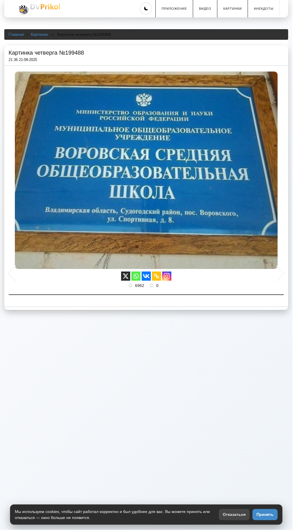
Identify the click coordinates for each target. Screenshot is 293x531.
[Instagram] (166, 276)
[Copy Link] (156, 276)
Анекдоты (264, 8)
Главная (16, 34)
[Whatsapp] (136, 276)
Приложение (174, 8)
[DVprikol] (39, 9)
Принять (265, 514)
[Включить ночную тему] (146, 9)
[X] (125, 276)
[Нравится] (131, 285)
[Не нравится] (152, 285)
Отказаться (234, 514)
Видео (205, 8)
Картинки (232, 8)
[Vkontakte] (146, 276)
